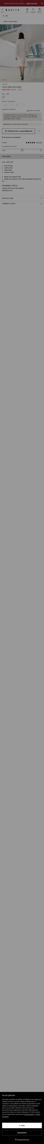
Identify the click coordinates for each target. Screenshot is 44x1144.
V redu (22, 1125)
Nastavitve (22, 1133)
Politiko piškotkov (29, 1114)
